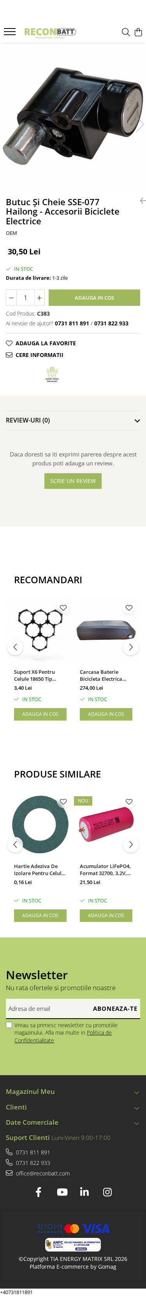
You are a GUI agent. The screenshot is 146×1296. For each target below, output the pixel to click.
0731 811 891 (32, 1152)
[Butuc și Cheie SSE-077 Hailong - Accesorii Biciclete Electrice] (73, 116)
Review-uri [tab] (28, 420)
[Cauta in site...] (126, 32)
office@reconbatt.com (42, 1173)
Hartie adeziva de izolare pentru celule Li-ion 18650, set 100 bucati (39, 870)
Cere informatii (39, 355)
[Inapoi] (140, 200)
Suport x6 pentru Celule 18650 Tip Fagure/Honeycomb (38, 675)
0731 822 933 (32, 1162)
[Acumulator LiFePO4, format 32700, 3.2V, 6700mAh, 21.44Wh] (106, 824)
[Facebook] (39, 1192)
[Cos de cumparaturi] (138, 32)
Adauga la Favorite (46, 343)
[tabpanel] (73, 116)
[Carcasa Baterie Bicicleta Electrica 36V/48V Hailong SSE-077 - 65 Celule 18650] (106, 630)
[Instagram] (107, 1192)
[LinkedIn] (84, 1192)
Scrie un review (73, 481)
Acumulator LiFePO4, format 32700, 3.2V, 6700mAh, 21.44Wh (105, 870)
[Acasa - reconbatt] (49, 33)
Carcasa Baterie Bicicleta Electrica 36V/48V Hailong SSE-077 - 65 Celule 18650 (105, 675)
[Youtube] (62, 1192)
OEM (11, 232)
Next (140, 124)
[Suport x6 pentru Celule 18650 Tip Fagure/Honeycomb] (40, 630)
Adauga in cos (94, 297)
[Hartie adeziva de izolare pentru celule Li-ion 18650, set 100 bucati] (40, 824)
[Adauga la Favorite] (63, 607)
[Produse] (11, 34)
